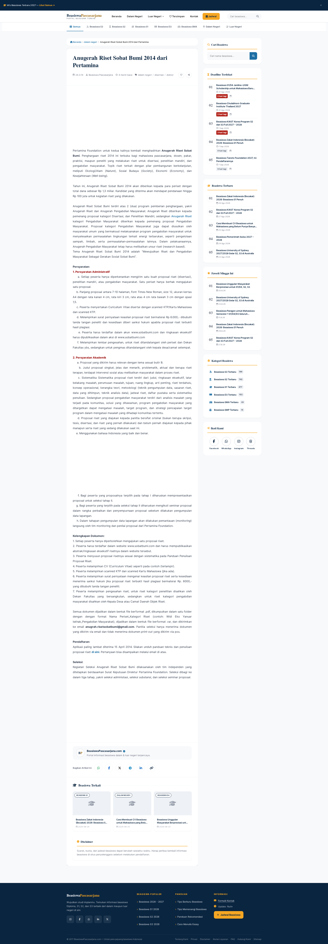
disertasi (159, 74)
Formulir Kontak (226, 900)
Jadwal (212, 16)
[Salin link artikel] (151, 768)
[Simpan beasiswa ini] (181, 75)
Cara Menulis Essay (188, 924)
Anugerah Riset (181, 216)
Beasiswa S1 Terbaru (228, 387)
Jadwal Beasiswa (230, 914)
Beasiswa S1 (141, 26)
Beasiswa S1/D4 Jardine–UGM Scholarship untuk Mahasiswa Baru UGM (234, 87)
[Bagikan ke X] (119, 768)
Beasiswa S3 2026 (149, 924)
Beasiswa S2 (118, 26)
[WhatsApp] (89, 919)
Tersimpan (178, 16)
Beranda (116, 16)
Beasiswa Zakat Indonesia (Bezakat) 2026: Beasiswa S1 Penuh (91, 822)
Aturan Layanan (220, 939)
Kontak (194, 16)
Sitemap (257, 939)
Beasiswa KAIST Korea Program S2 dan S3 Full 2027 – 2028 (234, 123)
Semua (76, 26)
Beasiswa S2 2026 (149, 916)
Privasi (194, 939)
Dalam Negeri (134, 16)
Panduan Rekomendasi (190, 916)
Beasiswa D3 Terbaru (228, 394)
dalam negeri (90, 42)
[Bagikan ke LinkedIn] (141, 768)
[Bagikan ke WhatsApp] (98, 768)
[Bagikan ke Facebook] (109, 768)
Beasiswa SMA (189, 26)
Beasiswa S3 (96, 26)
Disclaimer (205, 939)
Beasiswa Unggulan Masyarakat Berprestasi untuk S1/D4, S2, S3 (173, 822)
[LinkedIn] (98, 919)
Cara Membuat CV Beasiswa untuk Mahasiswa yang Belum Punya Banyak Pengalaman (132, 822)
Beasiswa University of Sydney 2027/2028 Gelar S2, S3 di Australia (235, 252)
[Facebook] (79, 919)
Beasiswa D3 (165, 26)
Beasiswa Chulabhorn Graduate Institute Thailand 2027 (233, 105)
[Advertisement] (132, 114)
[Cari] (257, 16)
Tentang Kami (181, 939)
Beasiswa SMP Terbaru (228, 409)
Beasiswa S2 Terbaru (228, 379)
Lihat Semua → (47, 5)
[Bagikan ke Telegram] (130, 768)
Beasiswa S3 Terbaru (228, 371)
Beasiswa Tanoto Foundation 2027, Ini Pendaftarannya (236, 159)
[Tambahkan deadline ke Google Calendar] (231, 96)
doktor (170, 74)
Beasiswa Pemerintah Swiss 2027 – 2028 (235, 238)
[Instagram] (70, 919)
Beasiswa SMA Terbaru (229, 402)
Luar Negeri (154, 16)
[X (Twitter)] (107, 919)
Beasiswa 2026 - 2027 (151, 901)
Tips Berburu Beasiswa (189, 901)
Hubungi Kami (244, 939)
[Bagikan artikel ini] (189, 75)
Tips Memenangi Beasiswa (192, 909)
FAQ (233, 939)
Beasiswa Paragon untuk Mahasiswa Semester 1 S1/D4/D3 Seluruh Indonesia (235, 312)
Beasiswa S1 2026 (149, 909)
